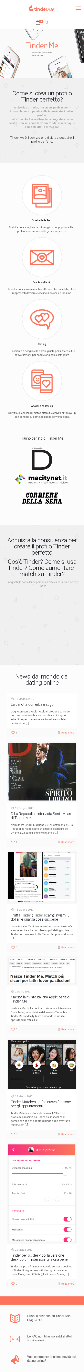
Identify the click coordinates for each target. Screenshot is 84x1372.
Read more (67, 732)
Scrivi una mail (35, 1340)
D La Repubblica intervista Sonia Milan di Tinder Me (41, 816)
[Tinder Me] (42, 8)
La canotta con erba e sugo (32, 704)
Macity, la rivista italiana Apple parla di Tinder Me (40, 999)
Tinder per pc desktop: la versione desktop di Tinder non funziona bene (39, 1257)
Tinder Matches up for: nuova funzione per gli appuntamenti (41, 1104)
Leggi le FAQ (34, 1320)
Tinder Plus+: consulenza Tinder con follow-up (38, 627)
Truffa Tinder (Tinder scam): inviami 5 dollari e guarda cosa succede (40, 917)
